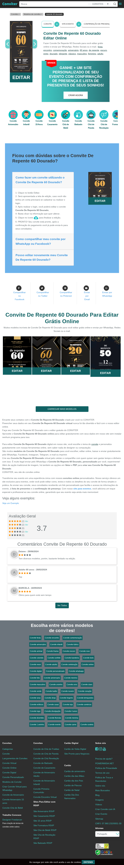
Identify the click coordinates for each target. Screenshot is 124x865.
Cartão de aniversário (74, 771)
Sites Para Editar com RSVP (44, 803)
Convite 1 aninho (37, 725)
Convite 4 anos (71, 711)
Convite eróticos (36, 704)
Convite (48, 24)
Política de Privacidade (106, 768)
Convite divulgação (52, 711)
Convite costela (87, 725)
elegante (63, 53)
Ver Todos (62, 605)
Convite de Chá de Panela (46, 753)
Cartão (67, 765)
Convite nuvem (67, 691)
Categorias (7, 749)
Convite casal (53, 704)
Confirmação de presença (97, 24)
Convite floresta (54, 718)
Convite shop (50, 698)
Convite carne (70, 725)
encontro (47, 50)
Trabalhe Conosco (11, 815)
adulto (100, 53)
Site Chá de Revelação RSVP (44, 837)
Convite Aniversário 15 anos (13, 801)
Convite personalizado (55, 671)
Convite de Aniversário (13, 795)
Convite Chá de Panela (91, 124)
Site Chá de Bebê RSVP (44, 830)
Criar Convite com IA (105, 809)
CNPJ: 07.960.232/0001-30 (108, 823)
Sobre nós (100, 743)
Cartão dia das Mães (74, 776)
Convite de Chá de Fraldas (46, 749)
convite (94, 444)
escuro (103, 50)
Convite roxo (84, 651)
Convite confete (54, 658)
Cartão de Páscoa (73, 785)
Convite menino (70, 678)
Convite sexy (35, 698)
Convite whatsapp (76, 671)
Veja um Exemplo (10, 503)
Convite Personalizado (13, 777)
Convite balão (51, 691)
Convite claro (86, 684)
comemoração (60, 50)
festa (100, 46)
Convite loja (68, 704)
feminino (92, 53)
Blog (97, 795)
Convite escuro (69, 651)
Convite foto (35, 678)
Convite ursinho (55, 684)
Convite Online (9, 768)
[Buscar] (115, 4)
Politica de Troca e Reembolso (104, 779)
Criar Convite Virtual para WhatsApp (14, 788)
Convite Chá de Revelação (104, 124)
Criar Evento (101, 814)
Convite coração (84, 691)
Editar (17, 370)
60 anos (84, 50)
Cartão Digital (71, 743)
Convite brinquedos (85, 698)
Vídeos (98, 804)
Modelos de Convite (11, 782)
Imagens (99, 800)
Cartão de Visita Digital (75, 749)
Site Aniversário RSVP (43, 811)
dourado (54, 53)
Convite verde (35, 691)
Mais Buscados (102, 790)
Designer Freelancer (12, 823)
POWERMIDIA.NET (104, 763)
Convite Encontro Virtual (45, 797)
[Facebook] (96, 749)
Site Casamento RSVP (44, 816)
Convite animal (36, 651)
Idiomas (99, 828)
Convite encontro (52, 638)
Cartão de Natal (71, 790)
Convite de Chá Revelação (46, 758)
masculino (82, 53)
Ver (26, 521)
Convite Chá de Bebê (65, 124)
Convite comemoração (72, 638)
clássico (72, 53)
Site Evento (68, 24)
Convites (7, 743)
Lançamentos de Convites (14, 758)
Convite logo (35, 711)
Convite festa (35, 638)
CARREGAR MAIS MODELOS (62, 409)
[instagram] (100, 749)
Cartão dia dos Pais (73, 780)
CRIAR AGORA (75, 95)
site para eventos (82, 488)
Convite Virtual (9, 763)
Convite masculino (37, 684)
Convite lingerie (66, 698)
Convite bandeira (72, 658)
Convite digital (36, 671)
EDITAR (21, 77)
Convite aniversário (38, 644)
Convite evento (54, 725)
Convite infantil (56, 644)
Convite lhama (53, 651)
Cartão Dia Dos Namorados (71, 796)
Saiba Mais (17, 352)
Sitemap (99, 819)
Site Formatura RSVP (43, 825)
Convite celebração (69, 664)
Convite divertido (37, 718)
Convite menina (71, 718)
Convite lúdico (72, 644)
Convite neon (35, 664)
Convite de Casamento (44, 768)
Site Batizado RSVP (42, 843)
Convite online (88, 664)
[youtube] (104, 749)
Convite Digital (9, 772)
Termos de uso (102, 773)
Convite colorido (36, 658)
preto (45, 53)
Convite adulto (51, 664)
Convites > (15, 14)
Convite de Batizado (43, 763)
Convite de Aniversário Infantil (44, 782)
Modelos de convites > (33, 14)
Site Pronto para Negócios (76, 753)
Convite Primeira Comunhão (41, 791)
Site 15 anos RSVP (42, 821)
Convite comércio (84, 704)
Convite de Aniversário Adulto (44, 774)
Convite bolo (88, 658)
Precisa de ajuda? (104, 758)
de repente (94, 50)
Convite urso (72, 684)
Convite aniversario (52, 678)
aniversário (73, 50)
